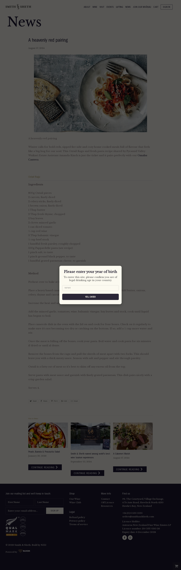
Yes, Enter (90, 297)
